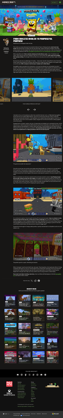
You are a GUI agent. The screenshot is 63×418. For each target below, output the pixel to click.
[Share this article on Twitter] (32, 281)
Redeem (32, 401)
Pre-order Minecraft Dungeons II (35, 6)
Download (32, 394)
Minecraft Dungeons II (21, 385)
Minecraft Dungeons (21, 386)
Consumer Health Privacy (25, 413)
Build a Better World (21, 396)
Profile (32, 399)
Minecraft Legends (21, 388)
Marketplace (33, 383)
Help (32, 390)
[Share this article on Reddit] (35, 281)
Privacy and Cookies (16, 413)
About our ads (44, 413)
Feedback (32, 391)
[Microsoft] (55, 414)
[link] (17, 374)
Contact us (33, 396)
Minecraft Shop (33, 385)
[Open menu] (60, 2)
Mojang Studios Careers (22, 394)
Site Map (32, 393)
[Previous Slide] (28, 109)
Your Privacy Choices (26, 415)
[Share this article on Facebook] (39, 281)
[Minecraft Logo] (9, 2)
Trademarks (39, 413)
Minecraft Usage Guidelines (22, 406)
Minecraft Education (21, 389)
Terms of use (33, 413)
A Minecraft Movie (21, 397)
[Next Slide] (34, 109)
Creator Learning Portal (22, 393)
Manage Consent (31, 406)
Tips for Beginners (34, 388)
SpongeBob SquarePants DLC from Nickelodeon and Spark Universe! (44, 51)
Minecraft (19, 383)
